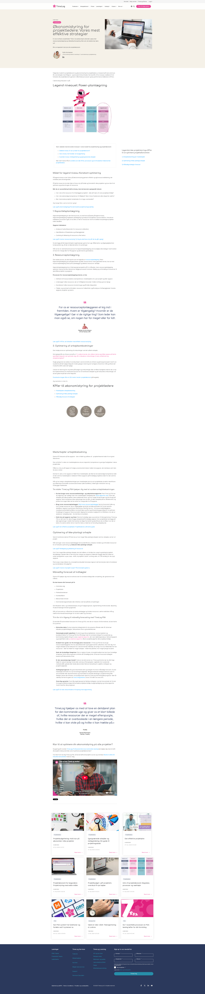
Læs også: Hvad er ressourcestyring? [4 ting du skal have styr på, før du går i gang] (78, 239)
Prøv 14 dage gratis (143, 6)
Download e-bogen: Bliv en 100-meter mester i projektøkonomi (72, 377)
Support (74, 971)
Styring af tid (92, 921)
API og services (98, 953)
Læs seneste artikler (99, 962)
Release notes (97, 956)
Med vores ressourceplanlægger (88, 504)
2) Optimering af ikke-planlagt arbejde (133, 160)
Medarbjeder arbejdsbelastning (65, 390)
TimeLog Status (142, 1)
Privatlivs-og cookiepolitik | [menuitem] (82, 985)
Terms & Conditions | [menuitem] (68, 985)
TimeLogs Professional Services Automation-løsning (82, 749)
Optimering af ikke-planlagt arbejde (67, 393)
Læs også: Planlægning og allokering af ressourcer (68, 548)
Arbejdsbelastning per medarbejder (134, 157)
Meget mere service (78, 967)
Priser (92, 6)
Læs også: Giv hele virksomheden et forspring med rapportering (72, 689)
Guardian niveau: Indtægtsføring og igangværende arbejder (77, 157)
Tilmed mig (134, 973)
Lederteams (55, 959)
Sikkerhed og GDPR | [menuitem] (57, 985)
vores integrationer (79, 677)
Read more (77, 852)
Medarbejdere (76, 958)
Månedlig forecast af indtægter (65, 397)
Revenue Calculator (78, 975)
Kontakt (126, 1)
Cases (95, 965)
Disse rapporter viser (102, 495)
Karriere (74, 962)
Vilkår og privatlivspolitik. (125, 970)
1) (122, 157)
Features (75, 954)
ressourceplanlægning (92, 259)
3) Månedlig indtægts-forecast (131, 164)
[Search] (134, 6)
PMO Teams (55, 953)
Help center (133, 1)
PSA (55, 921)
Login (150, 1)
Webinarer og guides (99, 959)
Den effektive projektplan (134, 839)
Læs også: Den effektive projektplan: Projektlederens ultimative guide (74, 527)
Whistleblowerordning (99, 968)
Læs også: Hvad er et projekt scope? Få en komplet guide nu (71, 568)
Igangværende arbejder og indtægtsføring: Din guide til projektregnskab (98, 841)
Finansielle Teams (57, 956)
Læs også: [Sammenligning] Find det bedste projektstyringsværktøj (73, 207)
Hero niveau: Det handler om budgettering (72, 154)
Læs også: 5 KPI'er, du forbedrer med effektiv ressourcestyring (72, 341)
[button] (141, 986)
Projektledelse (57, 22)
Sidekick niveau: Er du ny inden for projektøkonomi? (74, 150)
